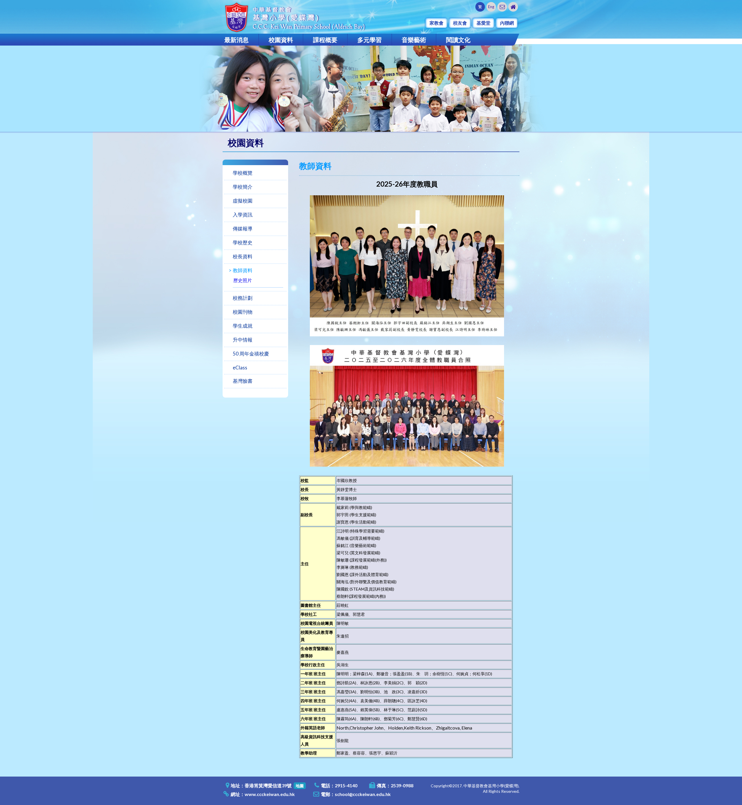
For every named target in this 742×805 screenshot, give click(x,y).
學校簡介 (242, 187)
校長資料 (242, 256)
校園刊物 (242, 312)
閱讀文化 (458, 39)
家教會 (436, 23)
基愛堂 (483, 23)
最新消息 (236, 39)
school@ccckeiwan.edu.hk (363, 794)
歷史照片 (242, 280)
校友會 (460, 23)
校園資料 (281, 39)
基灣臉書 (242, 381)
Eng (491, 6)
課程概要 (325, 39)
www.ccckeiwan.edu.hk (270, 794)
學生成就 (242, 326)
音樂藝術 (414, 39)
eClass (240, 367)
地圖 (300, 785)
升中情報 (242, 340)
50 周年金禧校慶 (251, 354)
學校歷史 (242, 242)
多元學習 (369, 39)
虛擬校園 (242, 201)
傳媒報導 (242, 228)
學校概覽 (242, 173)
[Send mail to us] (502, 7)
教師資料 (242, 270)
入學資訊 (242, 215)
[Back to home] (513, 7)
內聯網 (507, 23)
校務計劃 (242, 298)
